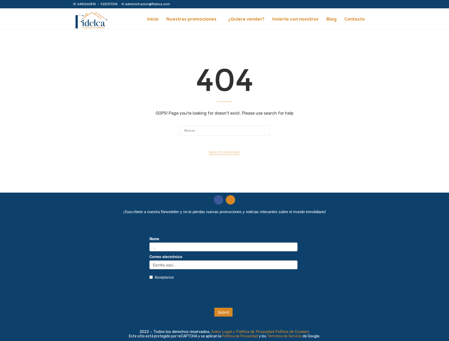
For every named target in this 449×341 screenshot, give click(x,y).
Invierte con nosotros (295, 19)
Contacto (354, 19)
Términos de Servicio (285, 336)
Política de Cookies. (292, 331)
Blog (331, 19)
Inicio (153, 19)
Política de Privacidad (240, 336)
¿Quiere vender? (246, 19)
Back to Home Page (224, 152)
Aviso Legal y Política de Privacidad (242, 331)
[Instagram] (369, 4)
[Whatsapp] (375, 4)
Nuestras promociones (191, 19)
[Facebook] (363, 4)
